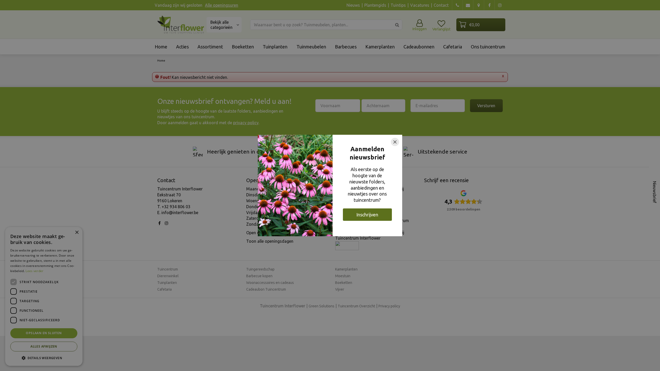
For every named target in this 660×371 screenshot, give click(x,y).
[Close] (395, 142)
